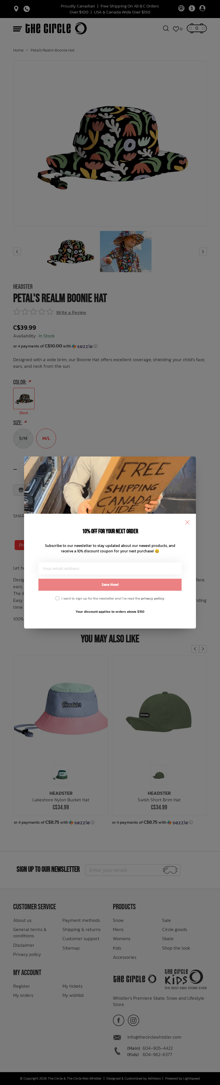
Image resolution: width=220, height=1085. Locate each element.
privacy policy (152, 598)
